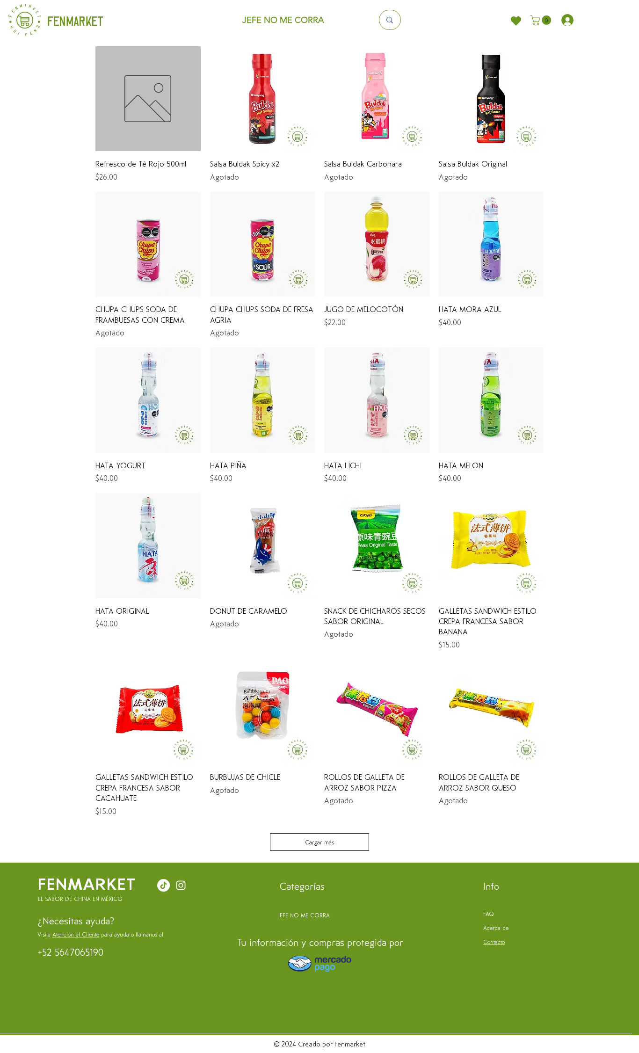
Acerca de (495, 927)
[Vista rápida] (148, 99)
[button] (541, 20)
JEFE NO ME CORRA (303, 915)
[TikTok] (163, 885)
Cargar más (319, 842)
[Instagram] (180, 885)
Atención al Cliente (75, 934)
